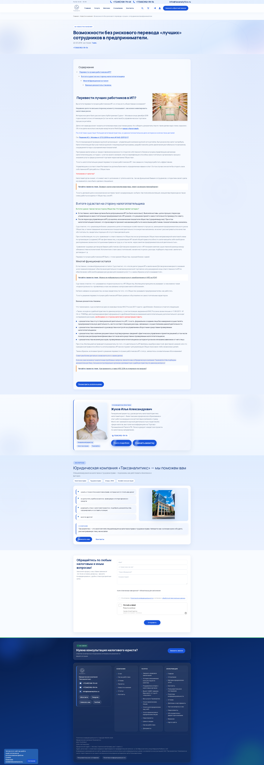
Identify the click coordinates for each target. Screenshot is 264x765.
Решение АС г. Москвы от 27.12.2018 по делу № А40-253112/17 (104, 137)
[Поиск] (142, 8)
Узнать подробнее (121, 443)
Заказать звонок (176, 651)
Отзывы (121, 680)
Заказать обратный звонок (175, 8)
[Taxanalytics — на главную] (76, 8)
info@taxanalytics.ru (180, 2)
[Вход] (160, 8)
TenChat (97, 702)
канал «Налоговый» (131, 128)
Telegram (95, 697)
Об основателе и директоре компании (175, 714)
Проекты (121, 684)
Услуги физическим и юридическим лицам (150, 713)
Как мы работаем (124, 677)
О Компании (172, 677)
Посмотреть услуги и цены (90, 384)
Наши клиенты (173, 710)
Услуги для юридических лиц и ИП (152, 708)
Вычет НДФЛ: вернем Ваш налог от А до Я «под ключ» (150, 693)
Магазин (106, 8)
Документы (147, 728)
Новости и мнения (86, 16)
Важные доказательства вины (98, 85)
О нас (120, 674)
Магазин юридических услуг (176, 681)
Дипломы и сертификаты (177, 703)
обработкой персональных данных (173, 598)
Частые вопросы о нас (176, 707)
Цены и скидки (148, 721)
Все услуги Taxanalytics (151, 699)
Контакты (130, 8)
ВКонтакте (84, 697)
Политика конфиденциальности (176, 695)
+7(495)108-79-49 (122, 2)
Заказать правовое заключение (150, 674)
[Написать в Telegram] (155, 8)
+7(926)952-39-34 (145, 2)
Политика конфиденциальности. (14, 760)
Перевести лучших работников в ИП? (95, 72)
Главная (87, 8)
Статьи (120, 691)
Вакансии (171, 719)
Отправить (152, 623)
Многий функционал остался (95, 80)
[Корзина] (148, 8)
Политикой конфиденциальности (142, 598)
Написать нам (84, 539)
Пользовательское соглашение (175, 690)
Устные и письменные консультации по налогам (151, 680)
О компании (118, 8)
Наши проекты (148, 718)
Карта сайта (172, 722)
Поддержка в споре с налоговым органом (150, 687)
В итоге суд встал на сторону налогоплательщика (103, 76)
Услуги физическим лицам (150, 703)
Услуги (97, 8)
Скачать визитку (144, 443)
